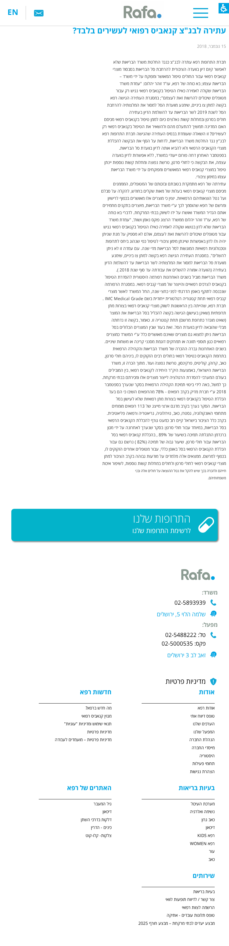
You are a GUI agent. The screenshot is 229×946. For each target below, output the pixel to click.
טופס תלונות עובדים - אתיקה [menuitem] (191, 915)
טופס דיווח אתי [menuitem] (203, 716)
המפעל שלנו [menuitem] (204, 732)
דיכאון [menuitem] (210, 827)
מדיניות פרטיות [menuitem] (99, 732)
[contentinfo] (166, 826)
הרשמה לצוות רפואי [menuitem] (198, 907)
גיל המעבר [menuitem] (103, 804)
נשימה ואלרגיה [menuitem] (202, 811)
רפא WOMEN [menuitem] (202, 843)
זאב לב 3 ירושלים (186, 655)
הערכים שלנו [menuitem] (204, 724)
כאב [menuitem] (211, 859)
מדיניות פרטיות (185, 682)
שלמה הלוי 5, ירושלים (181, 614)
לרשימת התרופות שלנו (161, 531)
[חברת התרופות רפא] (141, 12)
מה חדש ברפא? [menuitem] (99, 708)
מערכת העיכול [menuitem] (203, 804)
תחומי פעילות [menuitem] (203, 763)
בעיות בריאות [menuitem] (204, 891)
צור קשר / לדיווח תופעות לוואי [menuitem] (190, 899)
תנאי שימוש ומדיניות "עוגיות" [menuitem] (88, 724)
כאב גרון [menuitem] (208, 819)
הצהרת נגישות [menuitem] (202, 771)
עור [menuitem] (212, 851)
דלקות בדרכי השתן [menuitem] (96, 819)
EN (12, 13)
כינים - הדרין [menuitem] (101, 827)
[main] (114, 279)
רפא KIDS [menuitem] (206, 835)
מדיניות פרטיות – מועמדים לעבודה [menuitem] (83, 739)
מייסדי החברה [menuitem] (203, 747)
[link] (38, 13)
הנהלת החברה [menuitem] (202, 739)
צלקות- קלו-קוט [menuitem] (99, 835)
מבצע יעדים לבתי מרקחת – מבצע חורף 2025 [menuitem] (176, 923)
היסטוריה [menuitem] (207, 755)
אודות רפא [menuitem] (206, 708)
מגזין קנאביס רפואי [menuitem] (96, 716)
